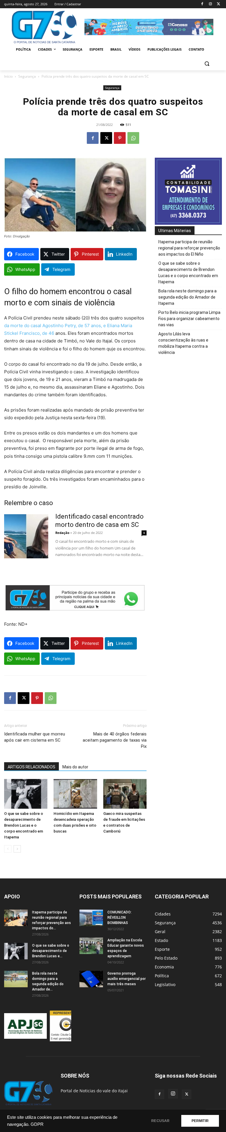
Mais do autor (75, 767)
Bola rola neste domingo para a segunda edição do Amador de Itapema (187, 297)
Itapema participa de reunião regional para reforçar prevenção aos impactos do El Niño (189, 248)
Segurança (27, 76)
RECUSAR (160, 1121)
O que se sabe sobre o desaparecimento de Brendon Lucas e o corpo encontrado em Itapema (23, 825)
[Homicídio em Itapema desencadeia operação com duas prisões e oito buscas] (75, 794)
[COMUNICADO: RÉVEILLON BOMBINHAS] (91, 918)
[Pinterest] (120, 138)
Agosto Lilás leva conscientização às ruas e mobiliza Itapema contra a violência (183, 343)
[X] (218, 4)
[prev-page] (7, 849)
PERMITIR (200, 1121)
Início (8, 76)
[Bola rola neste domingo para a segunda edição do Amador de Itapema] (16, 979)
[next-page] (17, 849)
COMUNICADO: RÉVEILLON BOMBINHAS (119, 917)
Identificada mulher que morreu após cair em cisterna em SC (34, 737)
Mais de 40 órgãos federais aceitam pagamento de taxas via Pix (115, 740)
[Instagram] (210, 4)
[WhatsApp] (133, 138)
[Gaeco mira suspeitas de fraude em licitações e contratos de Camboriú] (125, 794)
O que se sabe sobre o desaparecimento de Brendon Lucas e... (50, 950)
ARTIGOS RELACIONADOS (31, 767)
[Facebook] (202, 4)
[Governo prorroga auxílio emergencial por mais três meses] (91, 979)
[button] (207, 64)
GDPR (37, 1124)
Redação (62, 532)
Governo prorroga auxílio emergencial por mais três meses (126, 978)
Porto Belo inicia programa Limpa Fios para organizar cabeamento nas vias (189, 318)
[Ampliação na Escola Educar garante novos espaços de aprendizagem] (91, 946)
